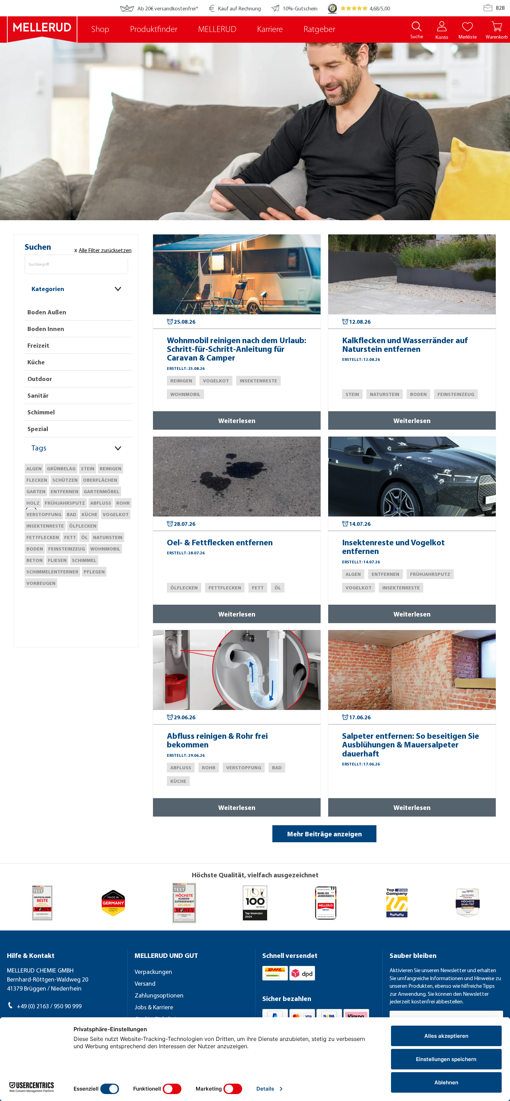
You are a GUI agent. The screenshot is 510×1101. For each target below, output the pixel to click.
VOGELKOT (116, 514)
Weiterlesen (236, 420)
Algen (34, 468)
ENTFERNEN (64, 491)
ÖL (84, 537)
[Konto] (442, 26)
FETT (70, 537)
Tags (39, 448)
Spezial (37, 429)
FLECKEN (36, 480)
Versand (145, 983)
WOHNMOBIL (105, 549)
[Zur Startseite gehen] (42, 29)
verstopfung (43, 514)
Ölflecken (82, 526)
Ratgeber (319, 29)
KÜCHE (89, 514)
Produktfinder (153, 29)
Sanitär (38, 395)
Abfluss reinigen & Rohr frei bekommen (217, 740)
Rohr (123, 503)
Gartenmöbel (101, 491)
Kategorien (48, 289)
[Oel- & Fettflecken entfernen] (237, 476)
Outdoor (39, 379)
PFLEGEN (94, 572)
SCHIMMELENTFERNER (52, 572)
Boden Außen (46, 312)
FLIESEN (57, 560)
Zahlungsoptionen (159, 995)
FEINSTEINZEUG (66, 549)
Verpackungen (153, 972)
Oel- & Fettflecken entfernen (220, 542)
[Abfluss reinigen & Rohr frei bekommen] (237, 670)
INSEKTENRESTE (45, 526)
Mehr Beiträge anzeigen (324, 833)
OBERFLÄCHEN (100, 480)
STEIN (87, 468)
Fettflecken (42, 537)
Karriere (270, 29)
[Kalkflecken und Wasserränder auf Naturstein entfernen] (412, 274)
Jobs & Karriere (154, 1007)
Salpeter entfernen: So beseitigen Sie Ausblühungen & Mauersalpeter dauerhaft (410, 744)
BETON (34, 560)
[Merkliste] (467, 26)
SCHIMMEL (84, 560)
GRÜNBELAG (61, 468)
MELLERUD (217, 29)
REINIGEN (110, 468)
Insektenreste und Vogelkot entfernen (393, 547)
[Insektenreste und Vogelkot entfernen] (412, 476)
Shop (100, 29)
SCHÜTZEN (65, 480)
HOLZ (33, 503)
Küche (36, 362)
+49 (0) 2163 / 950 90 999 (49, 1006)
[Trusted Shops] (332, 8)
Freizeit (38, 345)
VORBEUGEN (41, 583)
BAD (71, 514)
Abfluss (100, 503)
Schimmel (41, 412)
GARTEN (35, 491)
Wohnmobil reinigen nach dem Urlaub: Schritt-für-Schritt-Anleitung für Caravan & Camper (236, 349)
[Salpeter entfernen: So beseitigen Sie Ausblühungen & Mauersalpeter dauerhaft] (412, 670)
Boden (34, 549)
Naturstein (107, 537)
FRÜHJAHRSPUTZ (65, 503)
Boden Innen (45, 329)
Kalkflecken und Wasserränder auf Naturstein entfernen (405, 345)
